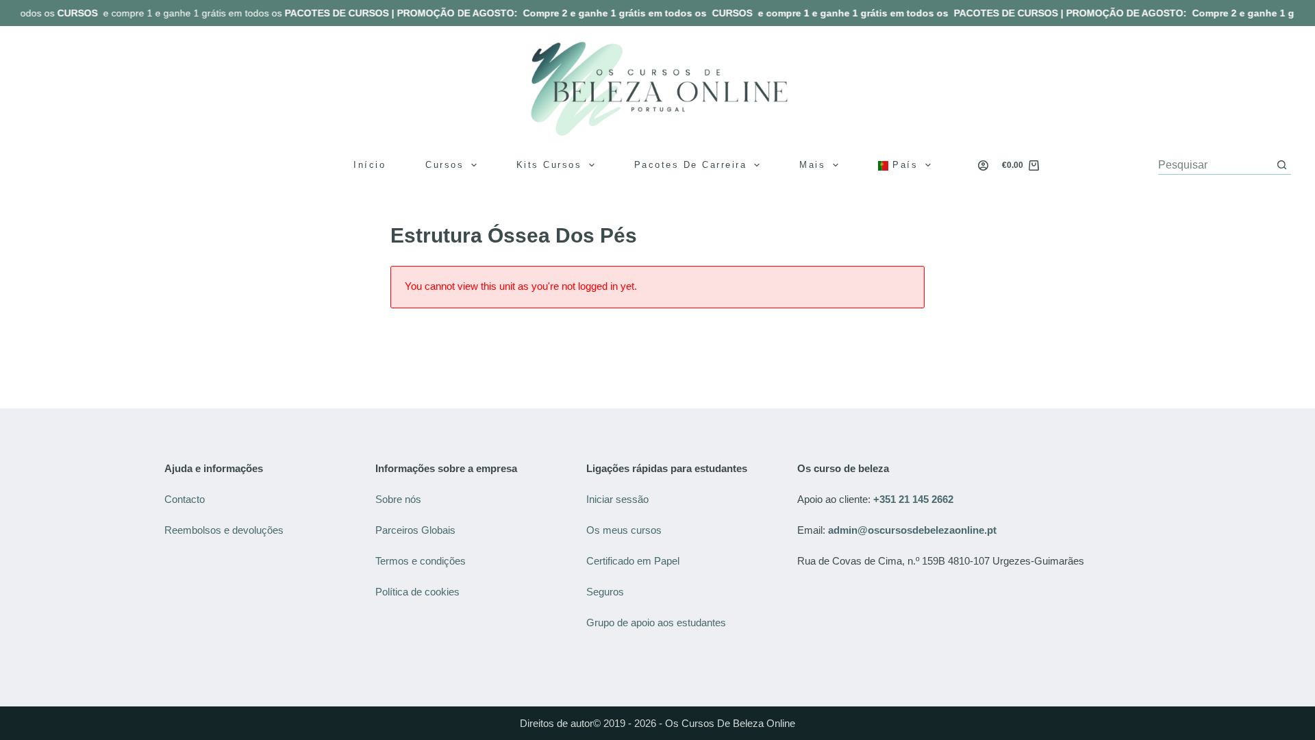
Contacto (184, 499)
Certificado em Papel (632, 561)
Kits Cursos (549, 165)
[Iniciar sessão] (983, 165)
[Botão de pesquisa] (1282, 165)
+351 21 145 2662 (913, 499)
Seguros (605, 591)
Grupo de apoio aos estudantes (656, 622)
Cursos (444, 165)
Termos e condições (421, 561)
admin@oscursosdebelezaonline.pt (912, 530)
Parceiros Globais (416, 530)
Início (369, 165)
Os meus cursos (624, 530)
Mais (812, 165)
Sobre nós (398, 499)
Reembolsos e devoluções (224, 530)
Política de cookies (418, 591)
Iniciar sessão (617, 499)
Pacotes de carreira (690, 165)
